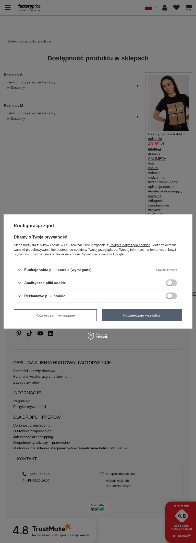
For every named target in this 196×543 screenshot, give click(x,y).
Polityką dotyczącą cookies (129, 245)
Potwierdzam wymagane (55, 315)
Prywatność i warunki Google (102, 254)
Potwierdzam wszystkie (142, 315)
